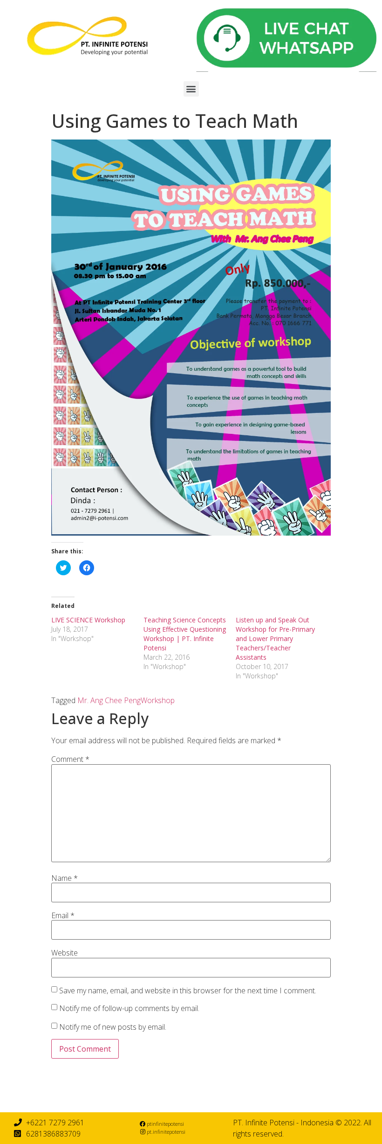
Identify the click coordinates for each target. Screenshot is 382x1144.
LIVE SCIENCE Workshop (88, 619)
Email (63, 915)
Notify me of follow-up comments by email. (129, 1008)
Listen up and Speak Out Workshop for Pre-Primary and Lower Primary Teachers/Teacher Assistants (275, 638)
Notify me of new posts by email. (112, 1027)
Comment (70, 759)
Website (64, 952)
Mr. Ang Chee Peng (109, 700)
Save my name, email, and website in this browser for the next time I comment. (187, 990)
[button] (191, 89)
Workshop (158, 700)
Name (64, 878)
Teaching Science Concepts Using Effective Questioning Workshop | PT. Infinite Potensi (184, 633)
